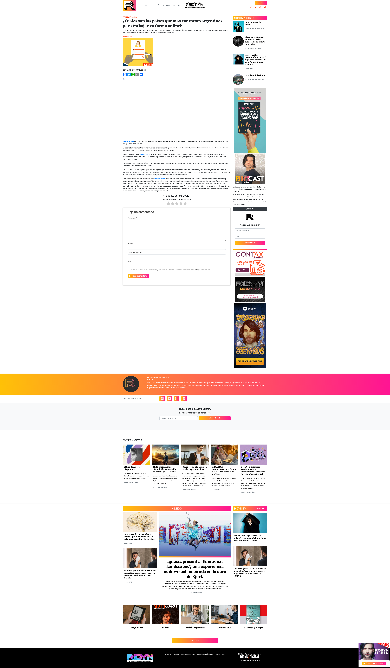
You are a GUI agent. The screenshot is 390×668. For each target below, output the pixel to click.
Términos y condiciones (188, 654)
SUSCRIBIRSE (261, 3)
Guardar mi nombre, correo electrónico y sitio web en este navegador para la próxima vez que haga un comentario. (170, 270)
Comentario (132, 218)
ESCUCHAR (250, 209)
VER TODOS (261, 508)
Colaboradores (202, 654)
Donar (218, 654)
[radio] (168, 203)
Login (223, 654)
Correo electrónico (135, 252)
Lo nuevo (177, 5)
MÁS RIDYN (195, 640)
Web (129, 261)
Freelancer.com (128, 141)
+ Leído (166, 5)
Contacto (211, 654)
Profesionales (130, 17)
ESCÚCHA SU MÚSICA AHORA (374, 663)
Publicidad (176, 654)
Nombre (131, 244)
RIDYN (129, 37)
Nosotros (168, 654)
